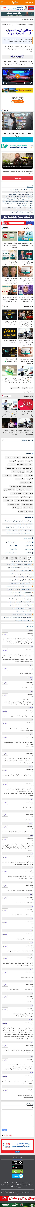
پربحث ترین (3, 558)
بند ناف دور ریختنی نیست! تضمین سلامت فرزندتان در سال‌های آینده (19, 209)
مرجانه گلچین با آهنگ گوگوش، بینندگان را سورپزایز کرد (19, 589)
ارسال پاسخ (5, 634)
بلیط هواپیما (17, 457)
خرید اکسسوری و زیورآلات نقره (25, 465)
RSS (12, 1187)
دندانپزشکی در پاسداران (27, 497)
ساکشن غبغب (29, 461)
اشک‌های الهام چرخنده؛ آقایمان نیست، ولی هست (20, 593)
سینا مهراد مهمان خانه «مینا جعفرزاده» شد (22, 614)
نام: (32, 1108)
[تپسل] (2, 110)
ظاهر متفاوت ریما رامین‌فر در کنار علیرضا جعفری (20, 571)
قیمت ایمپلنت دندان (27, 457)
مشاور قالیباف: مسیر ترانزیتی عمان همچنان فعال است (20, 602)
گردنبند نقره (13, 461)
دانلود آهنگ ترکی (8, 501)
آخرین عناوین (29, 558)
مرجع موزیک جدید (28, 468)
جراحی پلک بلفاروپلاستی (26, 483)
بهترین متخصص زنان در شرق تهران (24, 501)
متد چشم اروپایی (7, 475)
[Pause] (3, 129)
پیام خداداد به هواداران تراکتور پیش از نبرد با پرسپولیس (18, 586)
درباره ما (7, 1183)
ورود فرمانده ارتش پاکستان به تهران (23, 621)
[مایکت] (17, 1176)
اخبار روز (21, 1183)
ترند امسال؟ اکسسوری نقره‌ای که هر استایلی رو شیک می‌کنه (18, 199)
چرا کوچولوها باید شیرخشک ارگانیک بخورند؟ (22, 212)
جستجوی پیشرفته (19, 1187)
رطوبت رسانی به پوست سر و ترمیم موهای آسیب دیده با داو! (18, 201)
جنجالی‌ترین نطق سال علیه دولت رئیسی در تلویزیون (18, 527)
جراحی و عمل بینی (17, 508)
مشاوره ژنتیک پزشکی (9, 490)
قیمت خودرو (28, 546)
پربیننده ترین (12, 558)
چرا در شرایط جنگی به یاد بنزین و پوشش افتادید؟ (20, 599)
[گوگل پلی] (17, 1167)
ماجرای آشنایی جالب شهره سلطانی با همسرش (20, 605)
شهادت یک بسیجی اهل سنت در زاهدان (23, 577)
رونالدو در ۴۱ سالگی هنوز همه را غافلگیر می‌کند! (20, 580)
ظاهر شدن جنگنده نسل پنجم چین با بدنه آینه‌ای (21, 574)
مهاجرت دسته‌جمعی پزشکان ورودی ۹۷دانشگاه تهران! (20, 568)
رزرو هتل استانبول (17, 475)
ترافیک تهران (28, 549)
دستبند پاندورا (11, 465)
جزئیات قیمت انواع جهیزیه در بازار (22, 524)
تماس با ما (31, 1185)
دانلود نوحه (16, 497)
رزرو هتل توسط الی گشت (18, 472)
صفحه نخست (28, 1183)
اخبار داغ (21, 558)
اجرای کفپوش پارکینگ (27, 504)
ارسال (4, 1130)
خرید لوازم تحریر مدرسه (13, 504)
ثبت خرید (18, 139)
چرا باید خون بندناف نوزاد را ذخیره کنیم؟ (23, 192)
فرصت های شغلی (23, 1185)
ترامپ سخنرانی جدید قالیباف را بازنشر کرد (22, 596)
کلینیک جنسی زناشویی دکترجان (25, 490)
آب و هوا (12, 546)
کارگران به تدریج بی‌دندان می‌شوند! (24, 611)
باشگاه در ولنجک (20, 479)
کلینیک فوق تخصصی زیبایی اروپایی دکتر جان (21, 486)
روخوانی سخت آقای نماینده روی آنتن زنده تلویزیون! (18, 521)
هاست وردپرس (7, 497)
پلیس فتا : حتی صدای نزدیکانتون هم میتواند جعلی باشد (19, 197)
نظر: (32, 1115)
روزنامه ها (28, 542)
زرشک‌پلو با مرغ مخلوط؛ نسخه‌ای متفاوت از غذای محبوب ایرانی (17, 617)
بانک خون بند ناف (28, 508)
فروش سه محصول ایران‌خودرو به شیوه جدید (22, 608)
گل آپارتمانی (30, 479)
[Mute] (6, 129)
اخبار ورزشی (14, 1183)
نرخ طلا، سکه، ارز (10, 542)
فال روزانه (12, 549)
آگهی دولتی (5, 1185)
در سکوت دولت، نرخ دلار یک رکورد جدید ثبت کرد (18, 533)
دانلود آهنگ (30, 472)
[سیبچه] (17, 1162)
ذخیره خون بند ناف (28, 493)
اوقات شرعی (28, 553)
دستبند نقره (21, 461)
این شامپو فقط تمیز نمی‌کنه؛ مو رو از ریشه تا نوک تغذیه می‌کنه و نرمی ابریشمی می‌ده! (19, 205)
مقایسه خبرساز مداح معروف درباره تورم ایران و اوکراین (19, 564)
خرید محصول (17, 178)
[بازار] (17, 1172)
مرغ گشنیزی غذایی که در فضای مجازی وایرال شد (21, 583)
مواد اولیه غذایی (29, 475)
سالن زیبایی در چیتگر (15, 493)
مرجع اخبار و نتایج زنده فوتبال (13, 468)
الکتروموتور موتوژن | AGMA (25, 511)
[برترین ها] (15, 2)
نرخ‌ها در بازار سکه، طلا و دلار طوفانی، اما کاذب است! (18, 530)
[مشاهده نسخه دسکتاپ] (2, 2)
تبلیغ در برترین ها (14, 1185)
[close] (1, 1195)
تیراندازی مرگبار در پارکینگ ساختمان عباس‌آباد (21, 561)
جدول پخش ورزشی (10, 553)
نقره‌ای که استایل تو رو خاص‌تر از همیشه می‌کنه (21, 194)
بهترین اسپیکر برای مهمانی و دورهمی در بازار (22, 190)
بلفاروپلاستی (9, 457)
